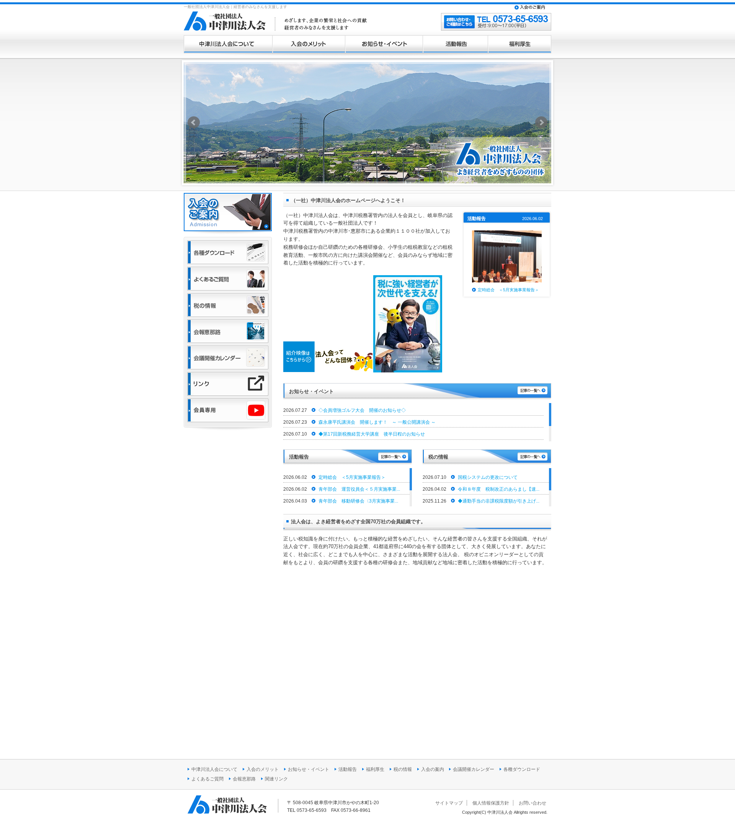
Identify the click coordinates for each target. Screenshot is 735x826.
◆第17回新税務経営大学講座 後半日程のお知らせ (371, 434)
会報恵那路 (244, 779)
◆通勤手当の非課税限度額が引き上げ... (498, 501)
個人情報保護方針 (490, 803)
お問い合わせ (532, 803)
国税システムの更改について (487, 477)
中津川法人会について (228, 46)
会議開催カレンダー (473, 769)
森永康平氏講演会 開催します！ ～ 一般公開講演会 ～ (376, 422)
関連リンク (276, 779)
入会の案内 (433, 769)
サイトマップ (449, 803)
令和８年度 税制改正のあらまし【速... (498, 489)
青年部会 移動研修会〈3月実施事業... (357, 501)
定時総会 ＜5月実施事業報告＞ (508, 289)
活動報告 (455, 46)
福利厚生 (519, 46)
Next (541, 122)
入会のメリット (308, 46)
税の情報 (403, 769)
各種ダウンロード (521, 769)
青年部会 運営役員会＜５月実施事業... (358, 489)
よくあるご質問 (207, 779)
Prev (194, 122)
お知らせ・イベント (384, 46)
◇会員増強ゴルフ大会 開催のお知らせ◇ (361, 410)
